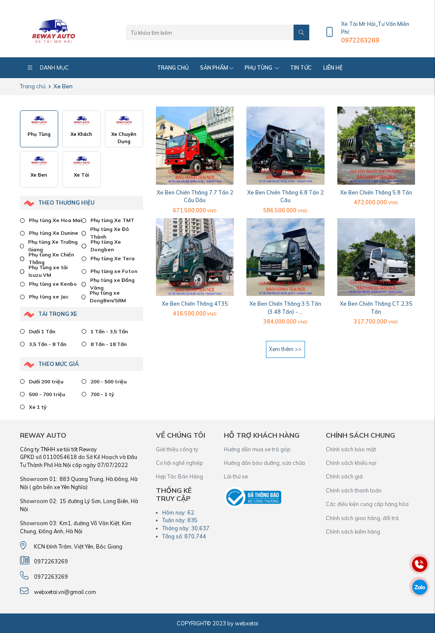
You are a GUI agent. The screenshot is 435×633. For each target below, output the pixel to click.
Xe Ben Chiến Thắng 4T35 (195, 303)
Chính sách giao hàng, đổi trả (362, 518)
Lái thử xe (236, 476)
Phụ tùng (259, 67)
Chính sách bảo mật (351, 449)
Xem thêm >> (285, 349)
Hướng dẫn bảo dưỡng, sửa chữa (264, 462)
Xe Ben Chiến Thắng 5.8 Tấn (376, 192)
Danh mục (54, 67)
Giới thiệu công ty (177, 449)
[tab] (39, 128)
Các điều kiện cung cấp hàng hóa (367, 504)
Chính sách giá (344, 476)
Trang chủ (173, 67)
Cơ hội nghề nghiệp (179, 462)
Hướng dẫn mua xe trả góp (257, 449)
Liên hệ (332, 67)
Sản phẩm (214, 67)
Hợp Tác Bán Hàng (179, 476)
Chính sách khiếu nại (351, 462)
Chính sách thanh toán (353, 490)
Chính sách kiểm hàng (353, 531)
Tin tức (301, 67)
